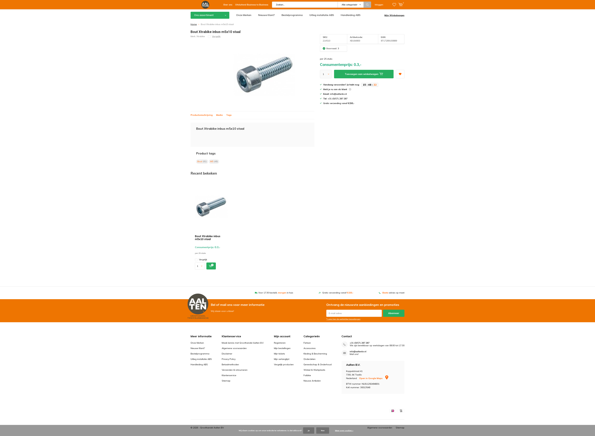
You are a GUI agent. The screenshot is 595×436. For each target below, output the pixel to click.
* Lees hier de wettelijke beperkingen (343, 319)
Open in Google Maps (371, 378)
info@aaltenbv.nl (358, 351)
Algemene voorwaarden (234, 348)
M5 (214, 161)
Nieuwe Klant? (266, 15)
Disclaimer (227, 353)
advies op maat (393, 292)
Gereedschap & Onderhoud (318, 364)
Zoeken (367, 5)
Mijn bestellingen (282, 348)
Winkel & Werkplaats (314, 370)
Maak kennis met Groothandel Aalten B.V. (243, 342)
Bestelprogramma (292, 15)
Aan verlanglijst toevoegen (400, 74)
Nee (322, 430)
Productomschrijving (202, 115)
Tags (228, 115)
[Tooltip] (350, 89)
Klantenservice (229, 375)
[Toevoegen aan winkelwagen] (211, 265)
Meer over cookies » (344, 430)
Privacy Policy (229, 359)
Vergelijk (203, 259)
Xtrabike (200, 36)
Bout (202, 161)
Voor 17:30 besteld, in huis (275, 292)
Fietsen (307, 342)
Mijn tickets (279, 353)
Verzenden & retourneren (234, 370)
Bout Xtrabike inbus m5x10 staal (207, 237)
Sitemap (226, 380)
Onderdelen (309, 359)
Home (194, 24)
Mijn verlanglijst (281, 359)
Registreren (280, 342)
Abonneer (393, 313)
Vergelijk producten (284, 364)
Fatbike (307, 375)
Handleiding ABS (350, 15)
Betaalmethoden (230, 364)
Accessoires (310, 348)
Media (219, 115)
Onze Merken (243, 15)
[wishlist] (394, 4)
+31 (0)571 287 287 (359, 343)
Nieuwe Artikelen (312, 380)
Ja (309, 430)
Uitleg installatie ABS (321, 15)
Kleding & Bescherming (315, 353)
